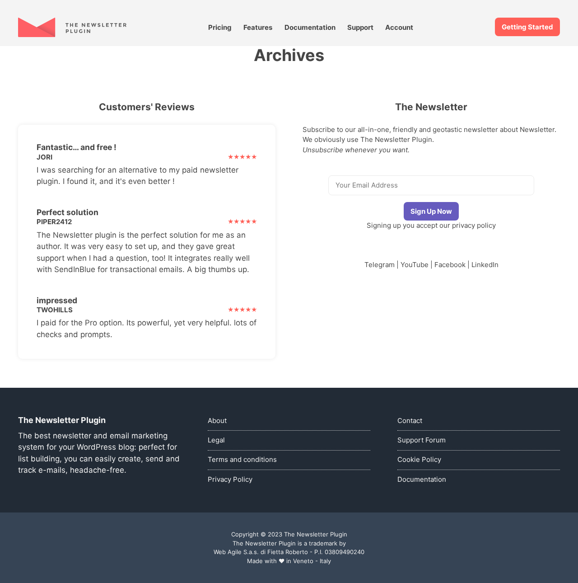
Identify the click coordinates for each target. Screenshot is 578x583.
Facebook (450, 264)
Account (399, 27)
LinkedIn (485, 264)
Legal (216, 440)
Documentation (310, 27)
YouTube (415, 264)
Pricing (220, 27)
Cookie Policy (419, 459)
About (217, 420)
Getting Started (527, 27)
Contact (409, 420)
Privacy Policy (230, 479)
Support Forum (421, 440)
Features (257, 27)
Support (360, 27)
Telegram (379, 264)
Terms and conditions (242, 459)
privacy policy (474, 225)
